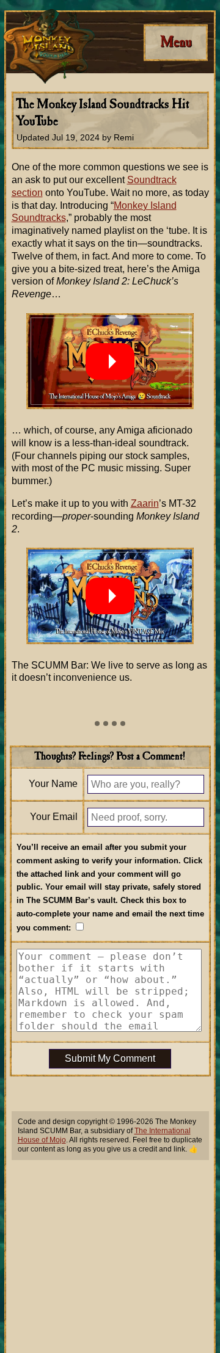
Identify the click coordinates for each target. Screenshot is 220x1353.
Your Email (54, 816)
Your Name (53, 783)
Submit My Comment (110, 1058)
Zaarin (145, 503)
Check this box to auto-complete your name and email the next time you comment (110, 914)
